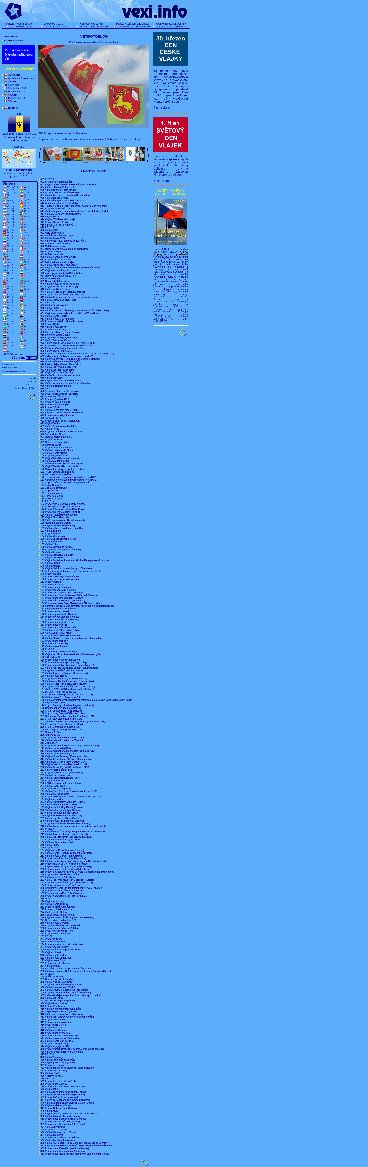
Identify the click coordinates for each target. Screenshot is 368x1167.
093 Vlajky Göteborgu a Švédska (58, 426)
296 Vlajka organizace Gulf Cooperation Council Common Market (75, 971)
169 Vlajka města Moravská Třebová (60, 630)
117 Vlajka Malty (49, 490)
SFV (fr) (9, 101)
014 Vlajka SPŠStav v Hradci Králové (60, 214)
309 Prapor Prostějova (52, 1006)
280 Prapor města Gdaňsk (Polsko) (59, 928)
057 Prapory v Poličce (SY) (55, 329)
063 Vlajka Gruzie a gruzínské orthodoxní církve (66, 345)
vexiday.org (161, 180)
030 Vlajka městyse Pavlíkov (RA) (59, 257)
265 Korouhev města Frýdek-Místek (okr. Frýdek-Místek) (71, 888)
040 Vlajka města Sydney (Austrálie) (60, 283)
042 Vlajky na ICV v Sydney (55, 289)
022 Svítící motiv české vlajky (56, 235)
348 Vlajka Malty (49, 1110)
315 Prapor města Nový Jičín (56, 1022)
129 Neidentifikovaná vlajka (55, 522)
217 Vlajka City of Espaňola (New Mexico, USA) (66, 759)
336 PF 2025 (47, 1078)
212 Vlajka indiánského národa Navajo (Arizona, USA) (69, 745)
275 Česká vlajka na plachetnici (57, 914)
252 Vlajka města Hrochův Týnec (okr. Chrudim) (66, 853)
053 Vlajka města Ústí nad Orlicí (57, 318)
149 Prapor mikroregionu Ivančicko (59, 576)
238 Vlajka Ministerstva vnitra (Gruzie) (61, 815)
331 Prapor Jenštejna (52, 1065)
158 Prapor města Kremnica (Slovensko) (62, 600)
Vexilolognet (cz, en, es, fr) (18, 78)
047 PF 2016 (47, 302)
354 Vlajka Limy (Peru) (52, 1127)
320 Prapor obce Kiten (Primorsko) (59, 1035)
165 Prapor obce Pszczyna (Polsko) (59, 619)
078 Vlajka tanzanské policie (55, 386)
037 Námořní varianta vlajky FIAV (58, 275)
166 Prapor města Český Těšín (57, 622)
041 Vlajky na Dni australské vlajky (59, 286)
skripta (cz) (10, 108)
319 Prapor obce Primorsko (55, 1033)
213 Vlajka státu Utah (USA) (55, 748)
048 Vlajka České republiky (55, 305)
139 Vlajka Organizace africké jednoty (61, 549)
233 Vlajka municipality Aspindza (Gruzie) (63, 802)
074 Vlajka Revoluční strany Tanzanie (60, 375)
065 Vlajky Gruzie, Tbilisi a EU (56, 351)
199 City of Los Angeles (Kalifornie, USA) (62, 710)
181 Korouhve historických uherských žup (63, 662)
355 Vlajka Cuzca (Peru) (53, 1129)
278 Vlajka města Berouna (54, 923)
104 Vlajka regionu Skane (54, 455)
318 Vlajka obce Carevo (53, 1030)
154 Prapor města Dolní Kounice (58, 590)
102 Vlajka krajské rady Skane (57, 450)
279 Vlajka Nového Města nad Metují (60, 925)
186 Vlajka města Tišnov (53, 676)
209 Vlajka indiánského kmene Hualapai (62, 737)
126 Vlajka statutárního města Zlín (59, 514)
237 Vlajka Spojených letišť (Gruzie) (59, 812)
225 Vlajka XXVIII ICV (51, 780)
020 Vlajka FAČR (49, 230)
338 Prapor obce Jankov (53, 1084)
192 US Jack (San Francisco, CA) (58, 692)
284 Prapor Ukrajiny (51, 939)
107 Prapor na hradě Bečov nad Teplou (61, 463)
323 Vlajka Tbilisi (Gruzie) (54, 1043)
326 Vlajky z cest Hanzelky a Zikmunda (61, 1051)
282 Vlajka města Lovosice (55, 933)
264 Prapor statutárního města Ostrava (61, 885)
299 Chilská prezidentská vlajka (57, 979)
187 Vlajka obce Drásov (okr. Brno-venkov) (63, 678)
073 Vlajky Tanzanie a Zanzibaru (57, 372)
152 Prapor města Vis (52, 584)
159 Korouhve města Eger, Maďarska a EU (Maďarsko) (70, 603)
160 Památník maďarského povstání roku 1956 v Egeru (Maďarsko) (77, 606)
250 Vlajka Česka (50, 847)
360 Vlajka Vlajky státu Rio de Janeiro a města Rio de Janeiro (73, 1143)
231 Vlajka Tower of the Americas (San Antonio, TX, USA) (71, 796)
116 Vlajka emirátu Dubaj (54, 488)
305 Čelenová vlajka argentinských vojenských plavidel (70, 995)
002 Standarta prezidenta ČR (56, 181)
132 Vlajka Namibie (50, 531)
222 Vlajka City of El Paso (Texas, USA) (61, 772)
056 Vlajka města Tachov (54, 326)
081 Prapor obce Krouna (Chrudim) (59, 394)
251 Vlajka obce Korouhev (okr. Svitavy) (62, 850)
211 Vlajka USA (48, 743)
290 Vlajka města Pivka (53, 955)
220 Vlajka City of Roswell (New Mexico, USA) (65, 767)
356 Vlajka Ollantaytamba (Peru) (58, 1132)
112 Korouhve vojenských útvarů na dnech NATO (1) (69, 477)
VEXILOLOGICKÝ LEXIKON (92, 24)
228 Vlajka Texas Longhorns (55, 788)
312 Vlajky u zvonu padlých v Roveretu (61, 1014)
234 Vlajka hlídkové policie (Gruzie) (59, 804)
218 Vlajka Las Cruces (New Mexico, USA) (63, 761)
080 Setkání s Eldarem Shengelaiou (59, 391)
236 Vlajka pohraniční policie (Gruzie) (60, 810)
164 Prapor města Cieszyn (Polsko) (59, 616)
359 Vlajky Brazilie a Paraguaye (57, 1140)
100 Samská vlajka (50, 445)
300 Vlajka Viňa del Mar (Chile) (57, 982)
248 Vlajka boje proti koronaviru (57, 842)
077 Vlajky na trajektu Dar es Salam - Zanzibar (65, 383)
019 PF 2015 (47, 227)
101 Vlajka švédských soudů (56, 447)
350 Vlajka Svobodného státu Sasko (60, 1116)
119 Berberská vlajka (52, 496)
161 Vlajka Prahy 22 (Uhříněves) (58, 608)
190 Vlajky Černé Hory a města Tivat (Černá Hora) (67, 686)
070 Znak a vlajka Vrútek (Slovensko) (60, 364)
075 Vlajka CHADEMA (52, 377)
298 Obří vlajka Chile (51, 976)
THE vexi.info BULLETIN (55, 26)
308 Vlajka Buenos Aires (53, 1003)
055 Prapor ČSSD (50, 324)
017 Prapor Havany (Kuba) (55, 222)
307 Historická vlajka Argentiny (57, 1000)
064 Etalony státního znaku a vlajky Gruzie (63, 348)
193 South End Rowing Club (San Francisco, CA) (66, 694)
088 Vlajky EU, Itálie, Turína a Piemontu (61, 412)
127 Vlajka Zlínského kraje (54, 517)
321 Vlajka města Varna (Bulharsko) (60, 1038)
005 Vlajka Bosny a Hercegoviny (58, 190)
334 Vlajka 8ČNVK (50, 1073)
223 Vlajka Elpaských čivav (55, 775)
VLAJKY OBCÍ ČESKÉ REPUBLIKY (170, 24)
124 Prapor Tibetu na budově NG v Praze (62, 509)
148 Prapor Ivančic (50, 573)
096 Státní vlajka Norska (53, 434)
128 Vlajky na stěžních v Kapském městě (62, 520)
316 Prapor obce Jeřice (53, 1025)
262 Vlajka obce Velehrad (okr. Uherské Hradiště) (67, 880)
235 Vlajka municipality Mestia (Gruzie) (61, 807)
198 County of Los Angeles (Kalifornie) (61, 708)
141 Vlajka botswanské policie (56, 555)
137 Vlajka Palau (49, 544)
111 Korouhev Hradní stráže (55, 474)
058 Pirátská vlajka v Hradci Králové (60, 332)
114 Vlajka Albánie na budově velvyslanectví (64, 482)
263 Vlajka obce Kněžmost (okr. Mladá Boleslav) (66, 882)
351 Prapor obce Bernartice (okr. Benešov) (63, 1119)
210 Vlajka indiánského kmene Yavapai (61, 740)
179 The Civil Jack (50, 657)
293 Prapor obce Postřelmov (56, 963)
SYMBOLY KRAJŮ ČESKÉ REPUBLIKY (132, 24)
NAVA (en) (10, 95)
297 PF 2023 (47, 974)
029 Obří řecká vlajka (52, 254)
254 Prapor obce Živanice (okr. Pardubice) (63, 858)
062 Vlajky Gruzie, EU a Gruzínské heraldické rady (67, 343)
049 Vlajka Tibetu (49, 308)
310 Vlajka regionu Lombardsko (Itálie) (61, 1008)
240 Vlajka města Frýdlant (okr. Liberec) (62, 820)
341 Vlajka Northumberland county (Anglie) (63, 1092)
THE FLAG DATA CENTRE (21, 26)
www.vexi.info (10, 36)
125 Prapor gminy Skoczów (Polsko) (60, 512)
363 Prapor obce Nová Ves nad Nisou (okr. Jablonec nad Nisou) (74, 1153)
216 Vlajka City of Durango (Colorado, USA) (64, 756)
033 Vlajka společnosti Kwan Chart (59, 265)
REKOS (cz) (11, 75)
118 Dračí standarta (51, 493)
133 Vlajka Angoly (50, 533)
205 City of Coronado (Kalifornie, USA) (61, 727)
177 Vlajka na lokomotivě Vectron (58, 651)
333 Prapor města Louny (53, 1070)
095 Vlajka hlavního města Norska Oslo (61, 431)
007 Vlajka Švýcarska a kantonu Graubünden (65, 195)
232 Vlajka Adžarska (51, 799)
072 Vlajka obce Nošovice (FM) (57, 369)
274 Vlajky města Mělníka (54, 912)
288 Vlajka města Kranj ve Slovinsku (60, 949)
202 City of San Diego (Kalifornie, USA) (61, 718)
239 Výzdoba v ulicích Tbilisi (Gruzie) (60, 818)
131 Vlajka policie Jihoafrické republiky (61, 528)
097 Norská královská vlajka (56, 437)
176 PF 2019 (47, 649)
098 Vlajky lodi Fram (51, 439)
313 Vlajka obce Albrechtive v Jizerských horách (67, 1016)
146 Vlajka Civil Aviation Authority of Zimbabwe (66, 568)
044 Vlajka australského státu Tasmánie (62, 294)
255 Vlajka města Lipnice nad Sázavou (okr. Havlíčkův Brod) (73, 861)
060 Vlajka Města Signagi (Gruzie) (58, 337)
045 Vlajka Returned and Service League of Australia (69, 297)
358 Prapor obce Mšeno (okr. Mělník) (60, 1137)
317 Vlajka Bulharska (52, 1027)
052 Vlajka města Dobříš (53, 316)
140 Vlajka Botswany (51, 552)
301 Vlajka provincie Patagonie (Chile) (61, 984)
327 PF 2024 (47, 1054)
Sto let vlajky (162, 107)
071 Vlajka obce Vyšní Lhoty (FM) (58, 367)
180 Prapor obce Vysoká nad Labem (60, 659)
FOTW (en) (10, 85)
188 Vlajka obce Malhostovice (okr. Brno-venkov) (67, 681)
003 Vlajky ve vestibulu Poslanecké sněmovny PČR (68, 184)
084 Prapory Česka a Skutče (56, 402)
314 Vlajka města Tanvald (54, 1019)
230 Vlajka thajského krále (54, 794)
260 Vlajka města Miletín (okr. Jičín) (59, 874)
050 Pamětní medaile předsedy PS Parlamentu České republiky (75, 310)
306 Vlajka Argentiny (51, 998)
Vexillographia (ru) (14, 91)
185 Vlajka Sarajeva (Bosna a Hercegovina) (64, 673)
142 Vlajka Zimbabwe (52, 557)
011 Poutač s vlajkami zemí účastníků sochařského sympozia (73, 206)
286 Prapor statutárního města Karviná (61, 944)
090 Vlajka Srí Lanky (51, 418)
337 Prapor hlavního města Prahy (58, 1081)
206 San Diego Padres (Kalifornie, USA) (62, 729)
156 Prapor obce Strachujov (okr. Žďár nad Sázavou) (69, 595)
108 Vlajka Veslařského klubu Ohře (59, 466)
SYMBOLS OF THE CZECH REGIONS (133, 26)
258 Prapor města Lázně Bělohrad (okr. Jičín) (65, 869)
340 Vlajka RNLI (49, 1089)
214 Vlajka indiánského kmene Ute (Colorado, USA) (68, 751)
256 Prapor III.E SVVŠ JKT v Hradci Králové (64, 863)
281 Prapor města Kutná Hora (56, 931)
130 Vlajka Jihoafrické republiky (57, 525)
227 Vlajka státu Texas (52, 786)
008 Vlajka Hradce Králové (55, 198)
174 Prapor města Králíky (54, 643)
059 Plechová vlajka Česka (55, 335)
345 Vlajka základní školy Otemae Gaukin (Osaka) (67, 1102)
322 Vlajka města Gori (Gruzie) (57, 1041)
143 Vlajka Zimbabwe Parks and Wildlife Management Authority (74, 560)
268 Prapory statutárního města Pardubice (63, 896)
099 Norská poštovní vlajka (55, 442)
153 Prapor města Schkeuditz (56, 587)
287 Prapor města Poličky (54, 947)
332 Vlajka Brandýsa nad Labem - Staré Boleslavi (67, 1068)
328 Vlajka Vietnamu (51, 1057)
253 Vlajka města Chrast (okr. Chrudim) (62, 855)
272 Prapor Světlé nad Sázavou (57, 906)
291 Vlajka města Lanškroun (56, 957)
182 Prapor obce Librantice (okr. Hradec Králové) (67, 665)
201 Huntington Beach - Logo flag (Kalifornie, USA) (67, 716)
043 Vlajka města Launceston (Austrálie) (62, 292)
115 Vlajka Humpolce (51, 485)
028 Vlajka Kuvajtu (50, 251)
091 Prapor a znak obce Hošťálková (60, 420)
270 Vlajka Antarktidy (52, 901)
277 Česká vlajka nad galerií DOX (58, 920)
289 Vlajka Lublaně (50, 952)
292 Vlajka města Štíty (52, 960)
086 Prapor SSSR (50, 407)
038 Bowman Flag (50, 278)
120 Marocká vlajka (51, 498)
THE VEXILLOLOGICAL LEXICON (94, 26)
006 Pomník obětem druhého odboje (60, 192)
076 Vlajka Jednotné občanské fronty (60, 380)
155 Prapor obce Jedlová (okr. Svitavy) (61, 592)
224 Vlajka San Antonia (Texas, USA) (60, 778)
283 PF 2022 (47, 936)
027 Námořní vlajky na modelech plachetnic (64, 249)
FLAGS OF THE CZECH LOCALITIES (172, 26)
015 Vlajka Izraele (50, 216)
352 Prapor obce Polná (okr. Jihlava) (60, 1121)
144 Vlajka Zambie (50, 563)
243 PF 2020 (47, 829)
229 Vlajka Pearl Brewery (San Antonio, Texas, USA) (68, 791)
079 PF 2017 (47, 388)
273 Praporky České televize (56, 909)
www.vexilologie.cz (13, 40)
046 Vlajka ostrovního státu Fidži (58, 300)
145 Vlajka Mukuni (50, 565)
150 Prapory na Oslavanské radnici (59, 579)
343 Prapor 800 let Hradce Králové (59, 1097)
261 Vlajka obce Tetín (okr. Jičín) (57, 877)
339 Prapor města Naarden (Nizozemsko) (63, 1086)
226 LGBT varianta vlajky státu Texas (60, 783)
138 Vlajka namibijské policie (56, 547)
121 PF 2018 (47, 501)
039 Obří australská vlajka (54, 281)
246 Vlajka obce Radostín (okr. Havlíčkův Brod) (66, 837)
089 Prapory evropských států (57, 415)
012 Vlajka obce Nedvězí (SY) (56, 208)
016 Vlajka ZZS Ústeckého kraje (57, 219)
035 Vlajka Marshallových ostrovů (59, 270)
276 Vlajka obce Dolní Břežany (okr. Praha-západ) (67, 917)
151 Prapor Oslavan (51, 582)
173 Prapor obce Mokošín (54, 641)
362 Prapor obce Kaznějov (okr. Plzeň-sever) (64, 1148)
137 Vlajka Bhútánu (51, 541)
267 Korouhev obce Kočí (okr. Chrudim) (62, 893)
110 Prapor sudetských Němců (57, 471)
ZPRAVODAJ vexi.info (54, 24)
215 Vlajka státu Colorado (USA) (58, 753)
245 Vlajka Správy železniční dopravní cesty (64, 834)
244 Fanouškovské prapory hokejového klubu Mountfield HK (73, 831)
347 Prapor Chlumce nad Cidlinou (58, 1108)
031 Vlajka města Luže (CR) (55, 259)
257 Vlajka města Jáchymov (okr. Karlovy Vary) (66, 866)
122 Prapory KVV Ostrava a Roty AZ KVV (62, 504)
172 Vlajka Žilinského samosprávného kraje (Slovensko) (71, 638)
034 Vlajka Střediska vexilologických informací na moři (70, 267)
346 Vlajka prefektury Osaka (56, 1105)
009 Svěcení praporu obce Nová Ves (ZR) (62, 200)
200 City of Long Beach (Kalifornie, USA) (62, 713)
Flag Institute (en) (14, 88)
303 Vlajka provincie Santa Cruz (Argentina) (64, 990)
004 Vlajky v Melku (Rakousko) (57, 187)
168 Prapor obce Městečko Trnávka (59, 627)
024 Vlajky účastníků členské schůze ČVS (63, 241)
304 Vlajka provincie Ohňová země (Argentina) (65, 992)
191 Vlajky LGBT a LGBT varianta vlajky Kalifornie (67, 689)
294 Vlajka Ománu (50, 965)
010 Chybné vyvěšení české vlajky (59, 203)
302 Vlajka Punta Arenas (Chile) (57, 987)
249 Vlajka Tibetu (49, 845)
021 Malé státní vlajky (52, 232)
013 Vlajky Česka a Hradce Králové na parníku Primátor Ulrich (74, 211)
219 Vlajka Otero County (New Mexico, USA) (64, 764)
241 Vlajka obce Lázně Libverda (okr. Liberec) (65, 823)
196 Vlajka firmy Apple (52, 702)
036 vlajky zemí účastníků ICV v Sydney (62, 273)
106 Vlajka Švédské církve (55, 461)
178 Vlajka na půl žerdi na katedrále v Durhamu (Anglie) (70, 654)
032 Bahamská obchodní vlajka (57, 262)
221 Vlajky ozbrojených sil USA (57, 769)
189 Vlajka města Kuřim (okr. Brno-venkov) (64, 684)
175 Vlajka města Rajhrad (54, 646)
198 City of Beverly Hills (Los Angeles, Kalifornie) (67, 705)
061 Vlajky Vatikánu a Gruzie (55, 340)
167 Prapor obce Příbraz (53, 624)
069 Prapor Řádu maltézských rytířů (60, 361)
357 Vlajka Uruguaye (51, 1135)
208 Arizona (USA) (50, 735)
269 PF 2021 (47, 898)
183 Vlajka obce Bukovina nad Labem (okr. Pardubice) (69, 667)
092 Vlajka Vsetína (50, 423)
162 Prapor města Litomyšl (55, 611)
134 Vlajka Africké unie (53, 536)
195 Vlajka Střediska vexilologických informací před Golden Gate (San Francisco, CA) (87, 700)
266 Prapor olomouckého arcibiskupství (62, 890)
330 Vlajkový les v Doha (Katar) (57, 1062)
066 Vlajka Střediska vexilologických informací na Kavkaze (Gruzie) (77, 353)
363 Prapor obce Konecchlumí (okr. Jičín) (62, 1151)
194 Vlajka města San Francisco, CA (60, 697)
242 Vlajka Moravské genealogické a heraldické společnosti (73, 826)
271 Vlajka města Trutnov (54, 904)
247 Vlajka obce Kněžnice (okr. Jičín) (60, 839)
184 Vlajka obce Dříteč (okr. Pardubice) (61, 670)
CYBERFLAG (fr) (13, 98)
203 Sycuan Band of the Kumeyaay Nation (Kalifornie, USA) (72, 721)
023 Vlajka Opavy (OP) (52, 238)
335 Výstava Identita (51, 1076)
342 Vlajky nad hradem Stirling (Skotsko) (62, 1094)
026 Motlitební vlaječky (53, 246)
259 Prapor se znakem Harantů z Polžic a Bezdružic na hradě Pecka (77, 872)
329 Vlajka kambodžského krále (57, 1059)
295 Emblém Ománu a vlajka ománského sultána (67, 968)
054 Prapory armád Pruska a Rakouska (62, 321)
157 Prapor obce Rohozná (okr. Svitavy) (62, 598)
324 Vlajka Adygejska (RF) (54, 1046)
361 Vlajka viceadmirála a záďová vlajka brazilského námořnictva (76, 1145)
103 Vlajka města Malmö (53, 453)
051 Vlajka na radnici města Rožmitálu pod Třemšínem (70, 313)
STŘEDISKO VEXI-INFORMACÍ (19, 24)
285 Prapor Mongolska (52, 941)
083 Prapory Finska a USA (54, 399)
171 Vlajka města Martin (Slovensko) (60, 635)
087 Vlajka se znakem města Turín (59, 410)
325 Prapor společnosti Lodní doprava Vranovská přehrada (72, 1049)
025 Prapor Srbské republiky (56, 243)
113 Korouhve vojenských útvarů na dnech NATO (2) (69, 479)
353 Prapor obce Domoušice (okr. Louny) (62, 1124)
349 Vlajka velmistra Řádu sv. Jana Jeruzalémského (69, 1113)
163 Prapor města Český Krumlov (59, 614)
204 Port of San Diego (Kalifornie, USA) (61, 724)
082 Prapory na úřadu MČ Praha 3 (58, 396)
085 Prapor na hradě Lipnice (55, 404)
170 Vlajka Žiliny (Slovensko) (56, 633)
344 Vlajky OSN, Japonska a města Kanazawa (65, 1100)
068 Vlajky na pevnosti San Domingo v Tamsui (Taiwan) (70, 359)
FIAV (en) (9, 81)
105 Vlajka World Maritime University (60, 458)
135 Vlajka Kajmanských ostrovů (58, 539)
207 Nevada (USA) (50, 732)
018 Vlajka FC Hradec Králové (56, 224)
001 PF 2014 (47, 179)
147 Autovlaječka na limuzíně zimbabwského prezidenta (70, 571)
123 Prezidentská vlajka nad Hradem (60, 506)
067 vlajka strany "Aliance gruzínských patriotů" (66, 356)
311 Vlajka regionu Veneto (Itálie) (58, 1011)
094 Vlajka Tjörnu (49, 428)
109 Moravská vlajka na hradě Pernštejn (62, 469)
